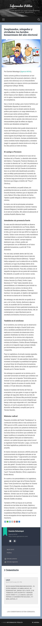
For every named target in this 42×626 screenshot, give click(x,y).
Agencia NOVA (26, 72)
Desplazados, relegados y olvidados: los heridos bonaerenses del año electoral (21, 32)
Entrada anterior (12, 558)
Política (9, 552)
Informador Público (21, 5)
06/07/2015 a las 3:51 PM (14, 582)
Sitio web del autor (14, 541)
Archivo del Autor (10, 541)
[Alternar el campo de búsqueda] (39, 19)
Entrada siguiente (12, 562)
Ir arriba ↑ (36, 622)
